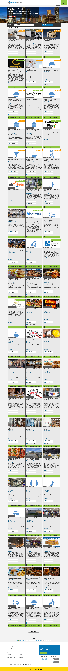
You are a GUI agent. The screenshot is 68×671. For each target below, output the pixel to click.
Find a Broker (51, 2)
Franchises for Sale (36, 2)
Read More (10, 49)
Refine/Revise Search (46, 24)
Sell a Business (44, 2)
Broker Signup (57, 2)
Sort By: (10, 24)
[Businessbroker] (15, 2)
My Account (58, 5)
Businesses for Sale (27, 2)
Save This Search (12, 16)
